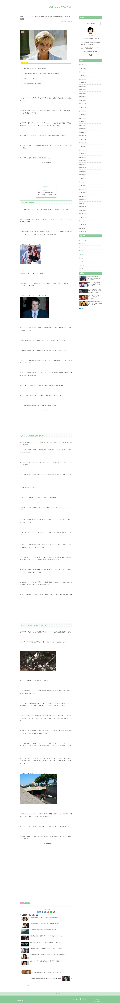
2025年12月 (83, 79)
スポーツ (82, 243)
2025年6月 (83, 93)
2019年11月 (83, 228)
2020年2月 (83, 217)
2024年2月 (83, 128)
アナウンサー (83, 240)
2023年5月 (83, 157)
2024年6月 (83, 114)
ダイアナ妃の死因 (42, 190)
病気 (83, 254)
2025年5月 (83, 96)
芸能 (81, 268)
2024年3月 (83, 125)
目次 (44, 186)
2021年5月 (83, 199)
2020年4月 (83, 210)
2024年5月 (83, 118)
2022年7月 (83, 178)
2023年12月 (83, 135)
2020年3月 (83, 214)
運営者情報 (84, 999)
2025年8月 (83, 86)
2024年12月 (83, 104)
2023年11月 (83, 139)
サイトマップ (91, 999)
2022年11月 (83, 164)
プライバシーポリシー (75, 999)
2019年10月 (83, 231)
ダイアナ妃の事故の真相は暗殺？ (46, 192)
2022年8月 (83, 175)
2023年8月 (83, 150)
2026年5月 (83, 68)
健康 (81, 250)
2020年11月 (83, 203)
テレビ (82, 247)
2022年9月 (83, 171)
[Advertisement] (47, 26)
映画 (81, 258)
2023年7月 (83, 153)
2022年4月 (83, 189)
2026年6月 (83, 65)
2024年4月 (83, 121)
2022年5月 (83, 185)
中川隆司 (90, 35)
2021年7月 (83, 196)
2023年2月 (83, 160)
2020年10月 (83, 206)
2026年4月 (83, 72)
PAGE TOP (60, 993)
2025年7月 (83, 89)
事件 (83, 265)
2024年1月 (83, 132)
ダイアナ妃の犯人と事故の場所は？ (47, 194)
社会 (22, 902)
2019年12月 (83, 224)
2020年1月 (83, 221)
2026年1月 (83, 75)
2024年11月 (83, 107)
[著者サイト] (90, 55)
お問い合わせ (99, 999)
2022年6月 (83, 182)
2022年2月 (83, 192)
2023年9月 (83, 146)
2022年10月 (83, 167)
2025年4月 (83, 100)
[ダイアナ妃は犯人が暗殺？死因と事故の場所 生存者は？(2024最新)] (44, 912)
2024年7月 (83, 111)
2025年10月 (83, 82)
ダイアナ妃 (27, 902)
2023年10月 (83, 143)
